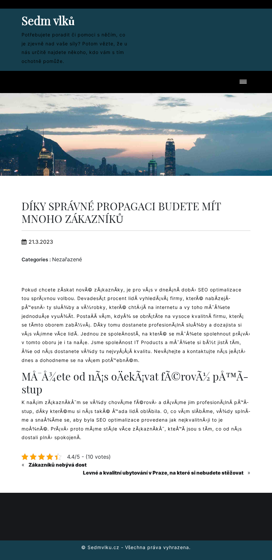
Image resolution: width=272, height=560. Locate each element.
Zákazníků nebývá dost (58, 465)
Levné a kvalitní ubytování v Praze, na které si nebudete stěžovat (163, 473)
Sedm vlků (48, 20)
